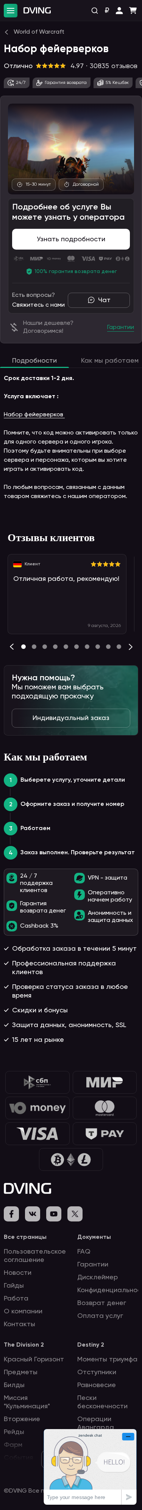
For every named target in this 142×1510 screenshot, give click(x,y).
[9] (119, 646)
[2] (44, 646)
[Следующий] (130, 646)
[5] (76, 646)
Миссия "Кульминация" (27, 1402)
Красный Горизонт (34, 1359)
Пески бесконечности (102, 1402)
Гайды (14, 1285)
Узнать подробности (71, 239)
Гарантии (92, 1264)
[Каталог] (10, 10)
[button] (119, 10)
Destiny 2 (90, 1345)
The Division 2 (24, 1345)
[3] (55, 646)
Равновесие (96, 1385)
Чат (104, 300)
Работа (16, 1298)
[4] (66, 646)
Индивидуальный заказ (71, 718)
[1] (34, 646)
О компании (23, 1311)
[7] (97, 646)
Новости (17, 1272)
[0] (23, 646)
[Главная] (37, 10)
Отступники (96, 1372)
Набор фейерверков (34, 415)
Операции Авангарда (95, 1423)
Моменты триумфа (107, 1359)
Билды (14, 1385)
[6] (87, 646)
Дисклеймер (97, 1277)
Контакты (19, 1324)
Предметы (20, 1372)
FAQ (84, 1251)
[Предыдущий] (11, 646)
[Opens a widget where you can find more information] (90, 1466)
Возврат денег (101, 1303)
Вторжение (22, 1419)
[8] (108, 646)
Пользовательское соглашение (35, 1255)
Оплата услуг (100, 1316)
